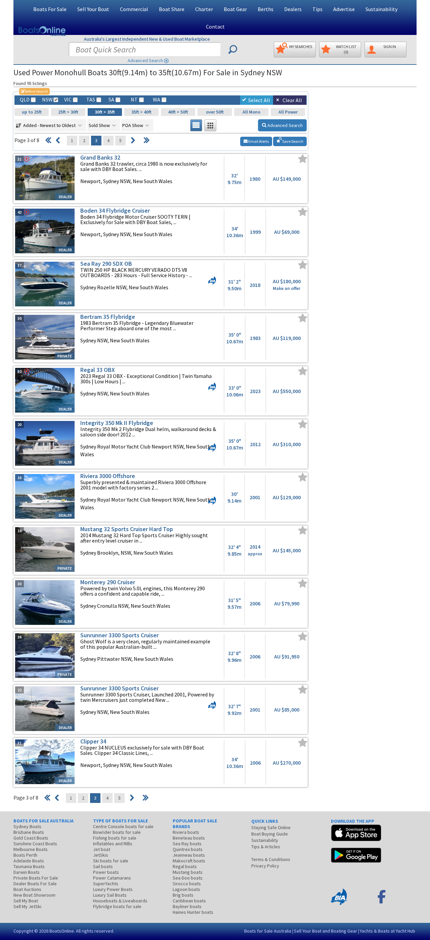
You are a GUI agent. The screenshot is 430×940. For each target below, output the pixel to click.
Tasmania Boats (29, 866)
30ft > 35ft (105, 112)
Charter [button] (204, 9)
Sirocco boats (187, 884)
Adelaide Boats (28, 861)
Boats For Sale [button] (50, 9)
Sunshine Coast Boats (35, 844)
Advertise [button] (344, 9)
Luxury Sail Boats (110, 895)
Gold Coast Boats (30, 838)
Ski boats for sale (110, 861)
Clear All (292, 100)
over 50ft (215, 112)
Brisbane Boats (28, 832)
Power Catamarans (112, 878)
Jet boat (101, 849)
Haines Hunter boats (193, 912)
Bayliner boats (187, 906)
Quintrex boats (188, 849)
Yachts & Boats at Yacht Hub (387, 931)
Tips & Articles (265, 847)
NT (134, 99)
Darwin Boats (26, 872)
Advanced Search (145, 60)
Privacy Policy (265, 866)
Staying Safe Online (271, 827)
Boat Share (171, 9)
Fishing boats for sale (114, 838)
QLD (25, 99)
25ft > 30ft (68, 112)
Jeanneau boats (189, 855)
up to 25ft (32, 112)
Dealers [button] (293, 9)
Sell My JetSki (27, 906)
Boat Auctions (27, 889)
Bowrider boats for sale (117, 832)
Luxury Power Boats (113, 889)
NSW (47, 99)
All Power (288, 112)
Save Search (292, 141)
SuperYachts (105, 884)
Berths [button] (265, 9)
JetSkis (100, 855)
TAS (90, 99)
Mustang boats (188, 872)
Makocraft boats (189, 861)
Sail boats (103, 866)
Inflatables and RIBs (112, 844)
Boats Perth (25, 855)
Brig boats (183, 895)
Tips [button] (317, 9)
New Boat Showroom (34, 895)
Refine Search (34, 91)
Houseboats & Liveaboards (120, 901)
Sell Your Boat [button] (93, 9)
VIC (68, 99)
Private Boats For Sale (35, 878)
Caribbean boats (189, 901)
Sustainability (381, 9)
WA (156, 99)
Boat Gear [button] (235, 9)
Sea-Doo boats (188, 878)
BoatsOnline (61, 931)
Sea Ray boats (187, 844)
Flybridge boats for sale (117, 906)
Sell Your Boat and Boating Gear (325, 931)
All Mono (251, 112)
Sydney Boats (27, 826)
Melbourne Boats (30, 849)
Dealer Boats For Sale (35, 884)
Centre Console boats (123, 826)
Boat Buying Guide (269, 834)
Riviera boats (186, 832)
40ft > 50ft (178, 112)
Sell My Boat (25, 901)
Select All (259, 100)
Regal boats (185, 866)
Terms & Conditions (270, 859)
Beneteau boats (189, 838)
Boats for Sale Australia (267, 931)
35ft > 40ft (141, 112)
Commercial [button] (134, 9)
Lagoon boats (186, 889)
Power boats (106, 872)
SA (111, 99)
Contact (215, 26)
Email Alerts (258, 141)
